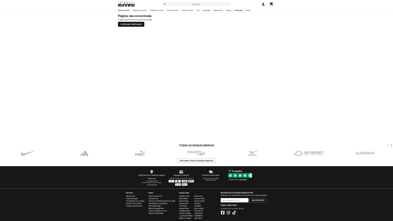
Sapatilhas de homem (140, 10)
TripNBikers (198, 215)
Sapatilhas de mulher (157, 10)
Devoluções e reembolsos (158, 203)
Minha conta (130, 196)
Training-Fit (198, 211)
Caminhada (206, 10)
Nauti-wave (198, 196)
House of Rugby (185, 213)
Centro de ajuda (132, 198)
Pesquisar (197, 4)
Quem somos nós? (155, 196)
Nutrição (228, 10)
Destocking (239, 10)
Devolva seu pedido (210, 180)
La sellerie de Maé (186, 215)
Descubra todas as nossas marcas (196, 161)
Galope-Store (184, 208)
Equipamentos (218, 10)
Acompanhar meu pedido (135, 201)
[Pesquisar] (164, 4)
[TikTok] (234, 213)
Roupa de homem (173, 10)
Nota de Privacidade (156, 213)
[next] (391, 145)
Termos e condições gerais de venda (162, 201)
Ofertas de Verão (123, 10)
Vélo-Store (198, 218)
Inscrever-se (258, 200)
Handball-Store (184, 211)
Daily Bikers (183, 198)
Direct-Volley (183, 201)
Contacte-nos (152, 178)
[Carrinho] (271, 4)
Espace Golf (183, 203)
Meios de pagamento (156, 208)
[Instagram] (228, 213)
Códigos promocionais (134, 206)
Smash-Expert (199, 201)
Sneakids (197, 206)
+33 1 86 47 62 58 (152, 185)
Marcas (248, 10)
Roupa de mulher (187, 10)
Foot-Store (183, 206)
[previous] (388, 145)
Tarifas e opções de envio (158, 211)
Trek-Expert (198, 213)
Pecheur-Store (199, 198)
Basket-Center (184, 196)
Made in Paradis (185, 218)
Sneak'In (197, 203)
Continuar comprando (131, 24)
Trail (198, 10)
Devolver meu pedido (134, 203)
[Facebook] (223, 213)
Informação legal (155, 206)
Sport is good (199, 208)
